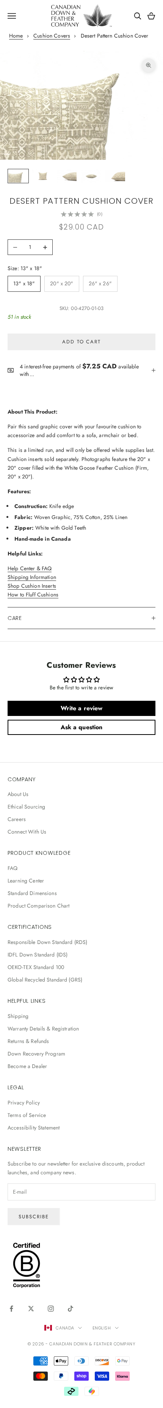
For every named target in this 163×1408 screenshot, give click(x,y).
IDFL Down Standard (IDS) (37, 954)
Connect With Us (27, 831)
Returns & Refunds (28, 1041)
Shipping (18, 1016)
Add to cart (81, 341)
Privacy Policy (24, 1102)
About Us (18, 794)
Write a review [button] (82, 708)
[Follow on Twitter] (31, 1308)
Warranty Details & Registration (43, 1028)
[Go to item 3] (66, 176)
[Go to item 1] (18, 176)
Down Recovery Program (36, 1053)
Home (16, 35)
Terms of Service (27, 1115)
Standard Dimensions (32, 893)
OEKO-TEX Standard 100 (36, 967)
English (101, 1328)
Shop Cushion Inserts (32, 586)
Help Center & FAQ (30, 568)
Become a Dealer (27, 1066)
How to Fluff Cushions (33, 594)
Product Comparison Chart (38, 905)
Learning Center (26, 880)
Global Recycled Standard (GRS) (45, 979)
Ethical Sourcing (26, 806)
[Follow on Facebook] (11, 1308)
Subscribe (34, 1216)
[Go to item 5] (115, 176)
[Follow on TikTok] (70, 1308)
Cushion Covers (51, 35)
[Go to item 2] (42, 176)
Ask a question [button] (82, 727)
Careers (17, 819)
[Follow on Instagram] (51, 1308)
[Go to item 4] (91, 176)
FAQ (12, 868)
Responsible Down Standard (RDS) (47, 942)
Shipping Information (32, 577)
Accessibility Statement (34, 1127)
